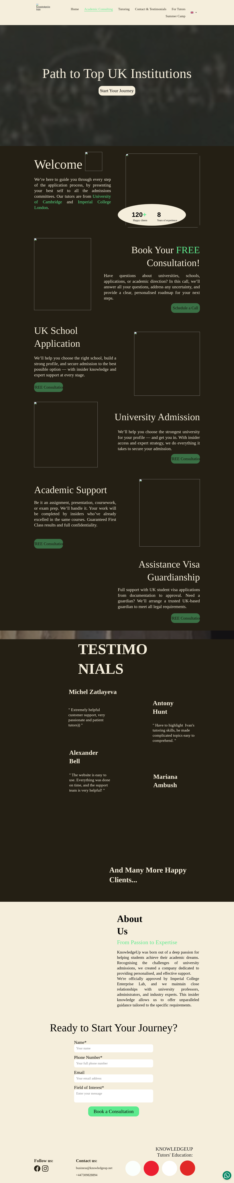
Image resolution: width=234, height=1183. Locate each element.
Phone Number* (88, 1057)
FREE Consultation (48, 387)
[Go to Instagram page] (45, 1168)
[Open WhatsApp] (227, 1175)
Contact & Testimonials (150, 9)
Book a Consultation (114, 1111)
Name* (80, 1042)
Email (79, 1072)
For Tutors (178, 9)
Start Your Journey (117, 90)
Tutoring (124, 9)
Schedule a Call (185, 308)
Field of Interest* (89, 1087)
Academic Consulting (98, 9)
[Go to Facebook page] (37, 1168)
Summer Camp (175, 16)
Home (75, 9)
